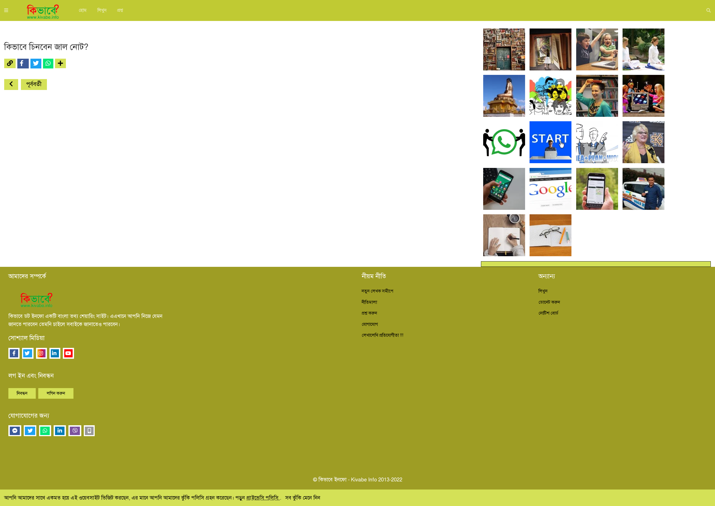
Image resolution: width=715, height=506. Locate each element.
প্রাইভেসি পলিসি (263, 498)
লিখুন (101, 10)
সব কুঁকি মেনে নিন (302, 498)
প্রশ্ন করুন (369, 313)
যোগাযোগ (370, 324)
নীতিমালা (369, 302)
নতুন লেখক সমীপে (377, 291)
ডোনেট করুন (549, 302)
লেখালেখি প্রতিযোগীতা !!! (382, 335)
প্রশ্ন (120, 10)
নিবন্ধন (22, 393)
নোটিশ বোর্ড (548, 313)
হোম (83, 10)
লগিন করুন (56, 393)
